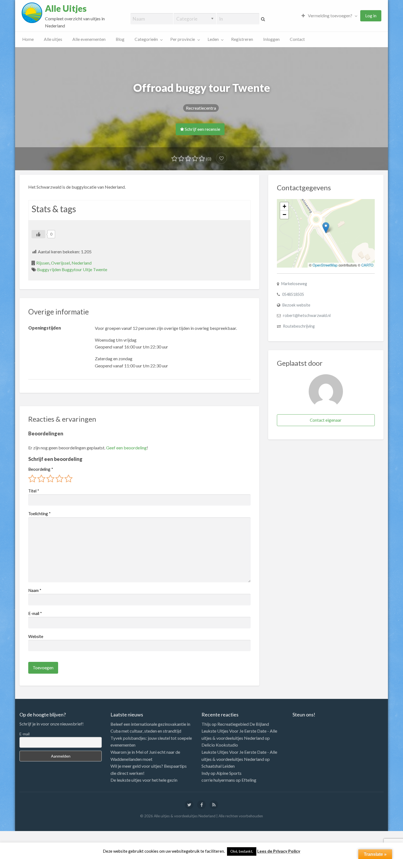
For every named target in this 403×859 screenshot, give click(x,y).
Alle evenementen (89, 39)
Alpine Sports (229, 773)
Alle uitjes (53, 39)
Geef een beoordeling (126, 447)
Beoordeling (40, 469)
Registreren (242, 39)
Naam (34, 590)
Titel (33, 490)
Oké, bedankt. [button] (241, 851)
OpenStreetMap (325, 265)
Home (28, 39)
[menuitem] (328, 15)
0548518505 (293, 294)
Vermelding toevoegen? (329, 15)
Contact (297, 39)
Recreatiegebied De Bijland (243, 724)
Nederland (82, 262)
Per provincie (182, 39)
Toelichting (39, 513)
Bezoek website (296, 305)
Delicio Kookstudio (220, 744)
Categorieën (146, 39)
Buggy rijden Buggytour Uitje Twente (72, 269)
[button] (325, 227)
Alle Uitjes (66, 8)
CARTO (367, 265)
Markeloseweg (294, 283)
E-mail (35, 613)
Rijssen (42, 262)
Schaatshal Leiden (218, 766)
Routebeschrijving (299, 326)
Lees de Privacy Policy (278, 851)
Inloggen (271, 39)
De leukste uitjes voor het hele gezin (143, 780)
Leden (213, 39)
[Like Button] (38, 234)
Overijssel (60, 262)
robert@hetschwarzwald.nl (307, 315)
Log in (370, 15)
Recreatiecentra (201, 107)
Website (35, 636)
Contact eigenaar (326, 420)
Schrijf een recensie (202, 129)
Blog (120, 39)
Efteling (249, 780)
